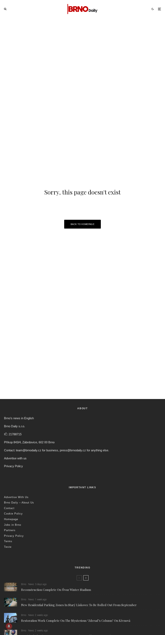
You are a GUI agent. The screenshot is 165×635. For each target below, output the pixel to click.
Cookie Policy (13, 513)
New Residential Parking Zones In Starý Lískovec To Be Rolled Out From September (79, 605)
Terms (8, 541)
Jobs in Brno (12, 524)
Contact (9, 508)
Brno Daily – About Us (19, 502)
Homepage (11, 519)
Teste (7, 546)
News (31, 584)
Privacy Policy (13, 466)
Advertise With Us (16, 497)
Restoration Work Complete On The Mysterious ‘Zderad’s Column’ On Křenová (75, 620)
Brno (23, 584)
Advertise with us (15, 458)
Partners (9, 530)
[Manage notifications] (9, 626)
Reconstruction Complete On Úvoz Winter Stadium (56, 589)
